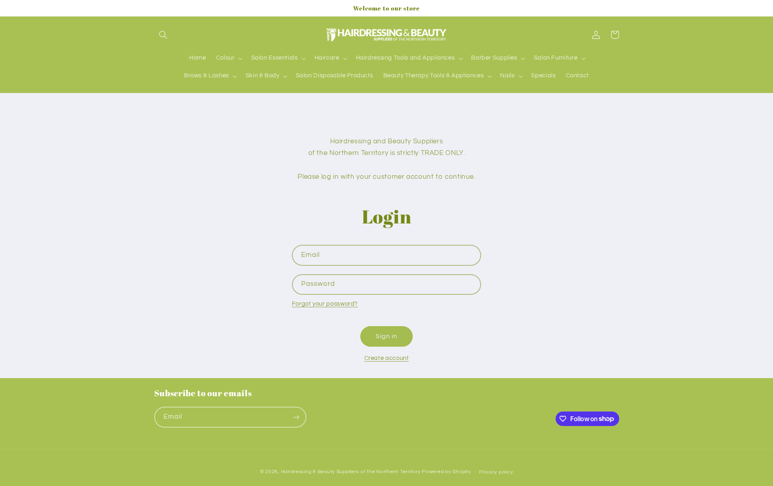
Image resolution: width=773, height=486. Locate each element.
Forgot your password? (325, 304)
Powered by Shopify (446, 471)
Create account (386, 358)
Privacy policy (496, 472)
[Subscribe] (296, 417)
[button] (163, 34)
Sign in (386, 336)
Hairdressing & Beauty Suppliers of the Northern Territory (351, 471)
